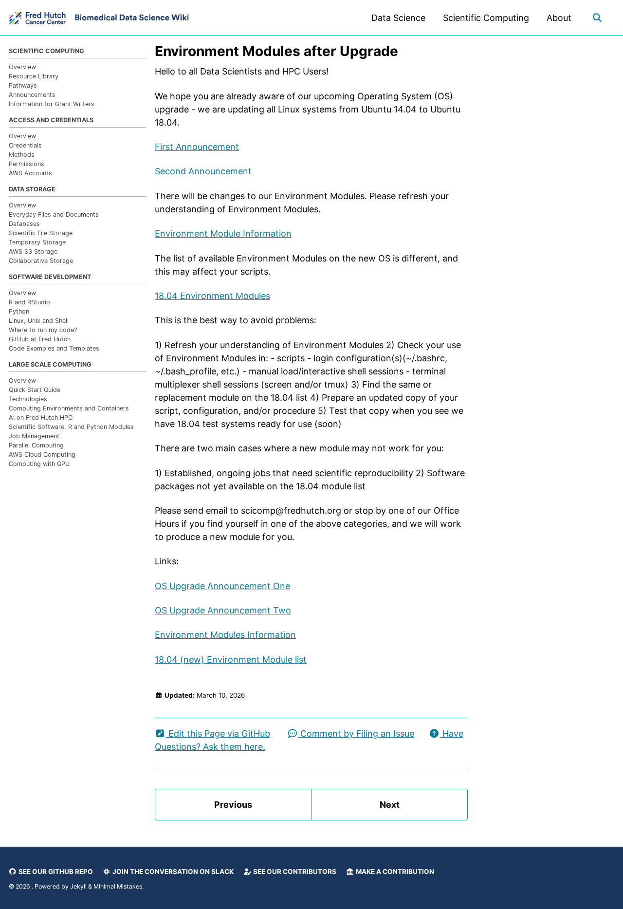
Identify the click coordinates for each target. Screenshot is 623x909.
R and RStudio (29, 302)
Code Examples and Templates (54, 348)
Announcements (32, 94)
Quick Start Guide (34, 389)
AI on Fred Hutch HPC (41, 417)
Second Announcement (203, 171)
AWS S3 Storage (33, 251)
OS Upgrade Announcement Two (223, 610)
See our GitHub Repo (55, 871)
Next (390, 804)
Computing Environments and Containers (69, 408)
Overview (22, 67)
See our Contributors (294, 871)
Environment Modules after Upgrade (276, 51)
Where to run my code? (43, 330)
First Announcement (197, 147)
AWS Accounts (30, 173)
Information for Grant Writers (51, 104)
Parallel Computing (36, 444)
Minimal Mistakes (117, 886)
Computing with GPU (39, 463)
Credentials (25, 145)
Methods (22, 154)
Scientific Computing (486, 18)
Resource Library (33, 76)
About (559, 18)
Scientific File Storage (41, 233)
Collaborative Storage (41, 260)
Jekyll (78, 886)
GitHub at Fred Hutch (40, 339)
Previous (233, 804)
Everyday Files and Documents (54, 214)
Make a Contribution (394, 871)
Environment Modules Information (225, 635)
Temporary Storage (37, 242)
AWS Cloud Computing (42, 454)
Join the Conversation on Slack (172, 871)
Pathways (23, 85)
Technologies (28, 399)
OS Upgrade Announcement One (222, 586)
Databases (24, 223)
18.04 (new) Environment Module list (231, 659)
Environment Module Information (223, 233)
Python (19, 311)
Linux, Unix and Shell (39, 320)
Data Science (398, 18)
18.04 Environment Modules (212, 296)
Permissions (26, 163)
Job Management (34, 435)
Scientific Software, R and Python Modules (71, 426)
